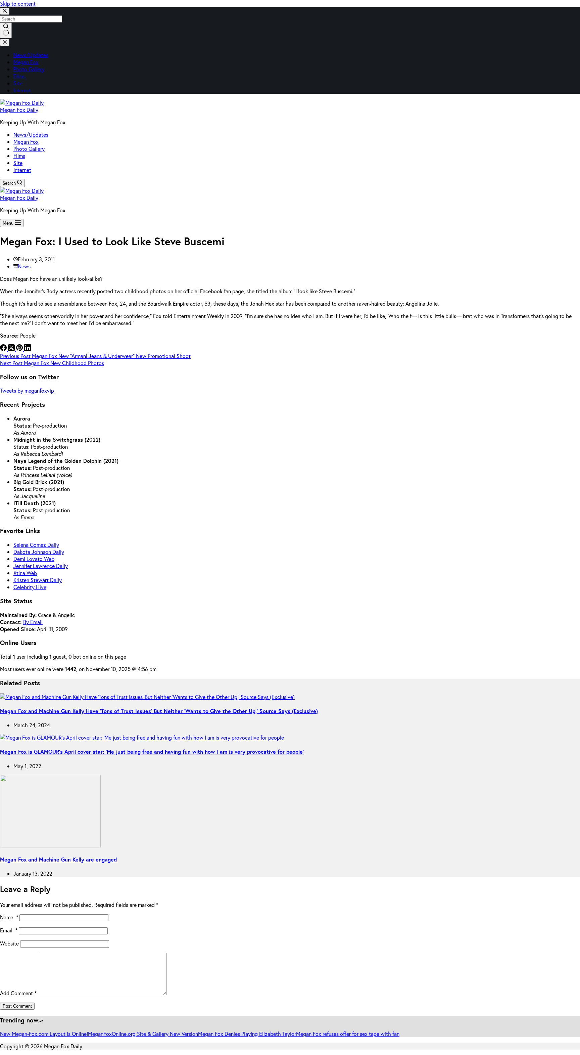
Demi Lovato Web (33, 558)
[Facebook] (4, 348)
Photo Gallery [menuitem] (29, 69)
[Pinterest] (20, 348)
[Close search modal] (4, 11)
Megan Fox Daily (19, 109)
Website (9, 943)
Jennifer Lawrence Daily (40, 565)
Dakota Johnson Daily (38, 551)
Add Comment (18, 993)
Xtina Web (25, 572)
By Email (33, 621)
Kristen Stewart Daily (37, 579)
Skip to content (18, 3)
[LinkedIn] (27, 348)
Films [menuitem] (19, 76)
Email (8, 930)
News (24, 266)
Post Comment (17, 1006)
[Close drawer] (4, 42)
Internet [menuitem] (22, 90)
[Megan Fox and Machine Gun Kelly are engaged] (50, 845)
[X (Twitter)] (12, 348)
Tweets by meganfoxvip (27, 390)
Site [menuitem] (17, 83)
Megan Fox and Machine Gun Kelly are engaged (58, 859)
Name (9, 917)
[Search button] (6, 30)
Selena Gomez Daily (36, 544)
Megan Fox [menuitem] (26, 61)
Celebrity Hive (29, 586)
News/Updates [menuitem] (30, 54)
